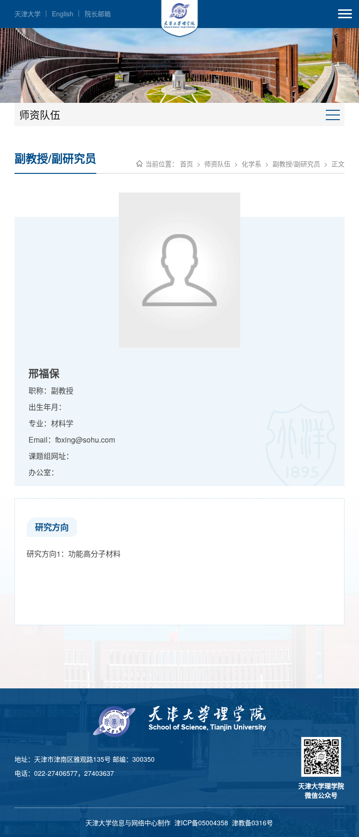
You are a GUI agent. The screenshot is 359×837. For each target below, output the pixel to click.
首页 (186, 163)
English (62, 13)
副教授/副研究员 (296, 163)
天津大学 (27, 13)
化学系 (251, 163)
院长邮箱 (98, 13)
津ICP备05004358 (201, 822)
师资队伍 (217, 163)
